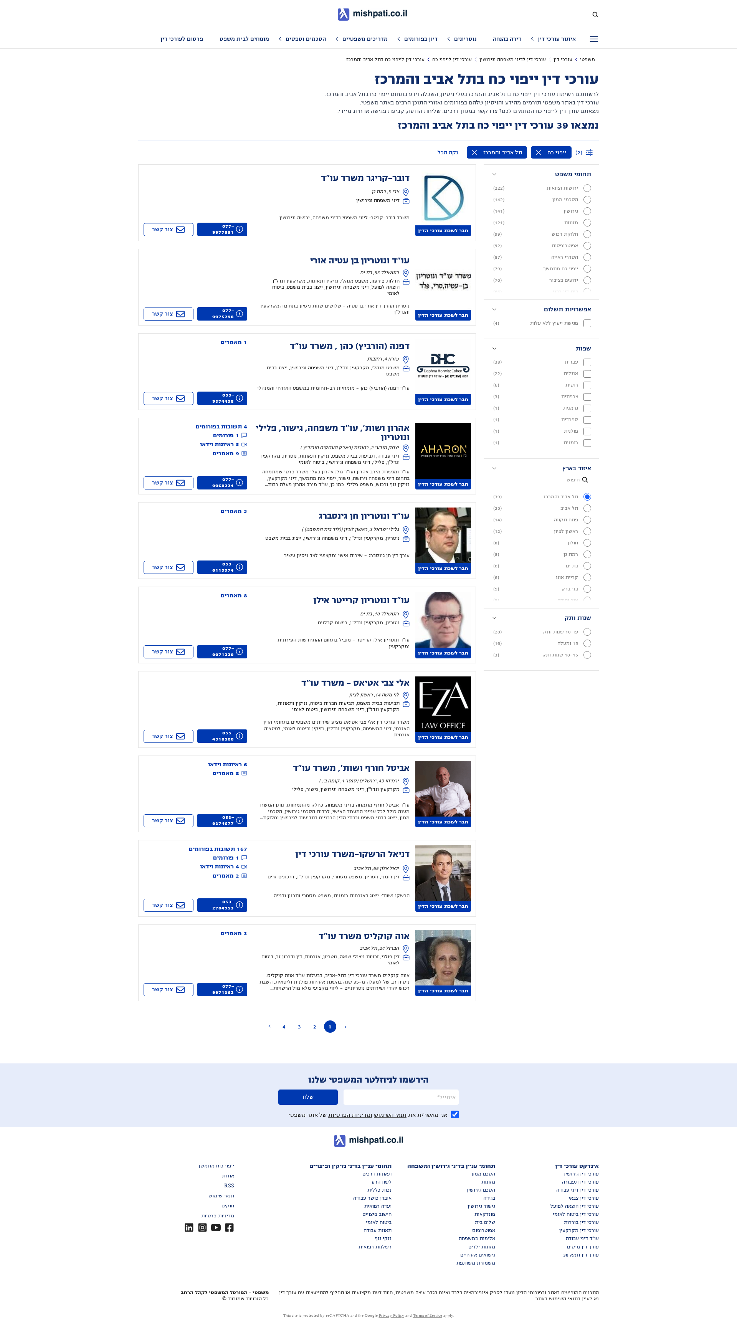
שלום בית (485, 1222)
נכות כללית (379, 1190)
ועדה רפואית (378, 1206)
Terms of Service (427, 1315)
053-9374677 (223, 820)
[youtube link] (216, 1227)
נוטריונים (465, 39)
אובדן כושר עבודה (372, 1198)
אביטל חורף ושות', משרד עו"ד (351, 768)
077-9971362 (223, 989)
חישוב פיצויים (377, 1214)
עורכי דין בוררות (581, 1222)
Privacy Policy (391, 1315)
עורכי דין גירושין (581, 1174)
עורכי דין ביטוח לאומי (576, 1214)
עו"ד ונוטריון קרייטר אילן (361, 600)
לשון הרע (382, 1182)
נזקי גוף (383, 1238)
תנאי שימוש (221, 1196)
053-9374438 (223, 398)
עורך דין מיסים (583, 1247)
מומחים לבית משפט (244, 39)
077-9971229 (223, 651)
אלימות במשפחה (477, 1238)
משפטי (587, 59)
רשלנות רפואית (375, 1247)
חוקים (227, 1206)
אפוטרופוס (483, 1230)
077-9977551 (223, 229)
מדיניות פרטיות (217, 1216)
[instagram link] (202, 1227)
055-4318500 (223, 736)
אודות (228, 1176)
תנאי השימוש (390, 1115)
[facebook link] (229, 1227)
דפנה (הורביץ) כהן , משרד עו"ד (350, 346)
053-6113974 (223, 567)
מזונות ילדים (481, 1247)
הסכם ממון (483, 1174)
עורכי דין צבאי (583, 1198)
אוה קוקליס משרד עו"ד (364, 936)
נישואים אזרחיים (477, 1255)
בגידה (489, 1198)
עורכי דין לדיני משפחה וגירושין (512, 59)
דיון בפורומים (421, 39)
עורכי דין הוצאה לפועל (574, 1206)
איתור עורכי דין (557, 39)
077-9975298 (223, 313)
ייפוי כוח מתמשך (216, 1166)
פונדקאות (484, 1214)
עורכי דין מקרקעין (579, 1230)
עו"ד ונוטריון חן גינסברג (364, 516)
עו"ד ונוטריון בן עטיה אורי (360, 260)
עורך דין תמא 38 (581, 1255)
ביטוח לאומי (379, 1222)
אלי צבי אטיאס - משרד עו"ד (355, 683)
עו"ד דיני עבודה (582, 1238)
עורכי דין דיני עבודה (577, 1190)
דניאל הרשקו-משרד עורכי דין (352, 854)
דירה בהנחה (507, 39)
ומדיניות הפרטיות (350, 1115)
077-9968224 (223, 482)
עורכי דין (563, 59)
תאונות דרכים (377, 1174)
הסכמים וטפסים (306, 39)
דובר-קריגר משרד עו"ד (365, 178)
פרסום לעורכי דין (181, 39)
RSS (229, 1186)
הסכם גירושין (481, 1190)
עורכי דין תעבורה (580, 1182)
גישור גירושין (481, 1206)
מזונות (488, 1182)
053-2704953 (223, 905)
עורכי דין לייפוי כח (452, 59)
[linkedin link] (189, 1227)
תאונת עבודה (378, 1230)
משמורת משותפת (475, 1263)
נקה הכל (448, 152)
